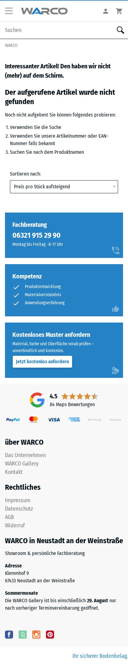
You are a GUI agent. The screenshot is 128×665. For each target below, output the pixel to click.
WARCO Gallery (22, 463)
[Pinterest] (50, 634)
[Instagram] (36, 634)
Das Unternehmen (25, 455)
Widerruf (15, 525)
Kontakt (14, 472)
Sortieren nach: (25, 174)
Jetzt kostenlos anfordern (42, 362)
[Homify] (22, 634)
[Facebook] (9, 634)
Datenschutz (19, 508)
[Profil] (105, 11)
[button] (11, 11)
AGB (9, 517)
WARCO (11, 45)
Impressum (17, 500)
